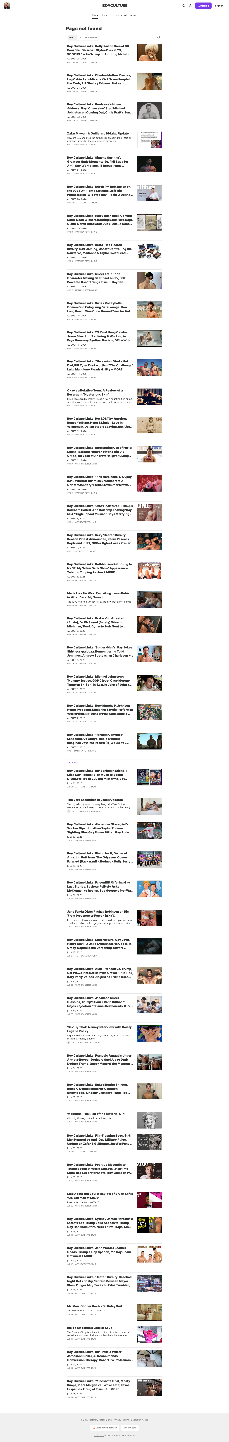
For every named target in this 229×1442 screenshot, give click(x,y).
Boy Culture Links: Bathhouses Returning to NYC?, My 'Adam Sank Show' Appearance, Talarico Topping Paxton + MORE (99, 568)
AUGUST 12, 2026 (77, 431)
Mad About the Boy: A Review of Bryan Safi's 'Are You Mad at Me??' (100, 1196)
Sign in (219, 5)
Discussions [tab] (91, 37)
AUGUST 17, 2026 (77, 286)
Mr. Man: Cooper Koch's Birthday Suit (94, 1306)
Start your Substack (106, 1427)
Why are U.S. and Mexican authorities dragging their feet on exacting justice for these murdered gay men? (99, 139)
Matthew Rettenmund (87, 62)
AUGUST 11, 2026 (77, 460)
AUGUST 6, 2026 (76, 576)
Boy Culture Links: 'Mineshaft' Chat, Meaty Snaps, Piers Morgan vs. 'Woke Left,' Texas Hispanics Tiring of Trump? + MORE (98, 1385)
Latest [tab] (72, 37)
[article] (114, 56)
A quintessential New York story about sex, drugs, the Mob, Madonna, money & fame (99, 1037)
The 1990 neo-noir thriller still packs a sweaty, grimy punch (99, 601)
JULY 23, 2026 (74, 1097)
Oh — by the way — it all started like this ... (90, 1118)
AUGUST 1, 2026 (76, 747)
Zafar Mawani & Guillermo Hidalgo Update (98, 133)
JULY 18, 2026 (74, 1231)
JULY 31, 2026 (74, 783)
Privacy (117, 1419)
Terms (126, 1419)
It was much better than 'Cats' (83, 1202)
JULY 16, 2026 (74, 1289)
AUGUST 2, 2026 (76, 718)
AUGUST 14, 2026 (77, 373)
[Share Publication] (191, 5)
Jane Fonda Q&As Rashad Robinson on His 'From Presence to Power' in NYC (98, 913)
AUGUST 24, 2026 (77, 87)
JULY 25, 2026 (74, 981)
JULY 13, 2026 (74, 1393)
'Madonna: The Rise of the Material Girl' (96, 1114)
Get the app (130, 1427)
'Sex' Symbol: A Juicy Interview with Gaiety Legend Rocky (99, 1029)
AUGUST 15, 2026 (77, 344)
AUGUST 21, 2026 (77, 170)
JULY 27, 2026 (74, 952)
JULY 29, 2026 (74, 865)
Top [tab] (80, 37)
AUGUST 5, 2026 (76, 630)
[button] (95, 15)
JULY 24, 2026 (74, 1068)
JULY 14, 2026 (74, 1364)
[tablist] (83, 37)
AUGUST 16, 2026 (77, 315)
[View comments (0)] (91, 66)
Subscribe (203, 5)
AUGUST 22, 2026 (77, 116)
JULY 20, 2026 (74, 1177)
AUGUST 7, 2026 (76, 547)
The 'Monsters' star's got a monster (86, 1310)
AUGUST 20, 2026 (77, 199)
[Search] (184, 5)
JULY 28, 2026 (74, 894)
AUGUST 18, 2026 (77, 257)
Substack (99, 1435)
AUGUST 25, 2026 (77, 58)
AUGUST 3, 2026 (76, 688)
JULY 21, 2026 (74, 1148)
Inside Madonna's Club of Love (89, 1328)
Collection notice (139, 1419)
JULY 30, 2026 (74, 836)
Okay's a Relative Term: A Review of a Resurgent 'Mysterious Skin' (95, 392)
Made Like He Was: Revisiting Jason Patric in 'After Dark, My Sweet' (98, 595)
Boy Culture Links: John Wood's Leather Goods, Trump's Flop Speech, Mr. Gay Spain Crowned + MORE (99, 1252)
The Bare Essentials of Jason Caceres (95, 800)
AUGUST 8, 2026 (76, 518)
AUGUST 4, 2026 (76, 659)
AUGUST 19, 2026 (77, 228)
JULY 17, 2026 (74, 1260)
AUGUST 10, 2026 (77, 489)
